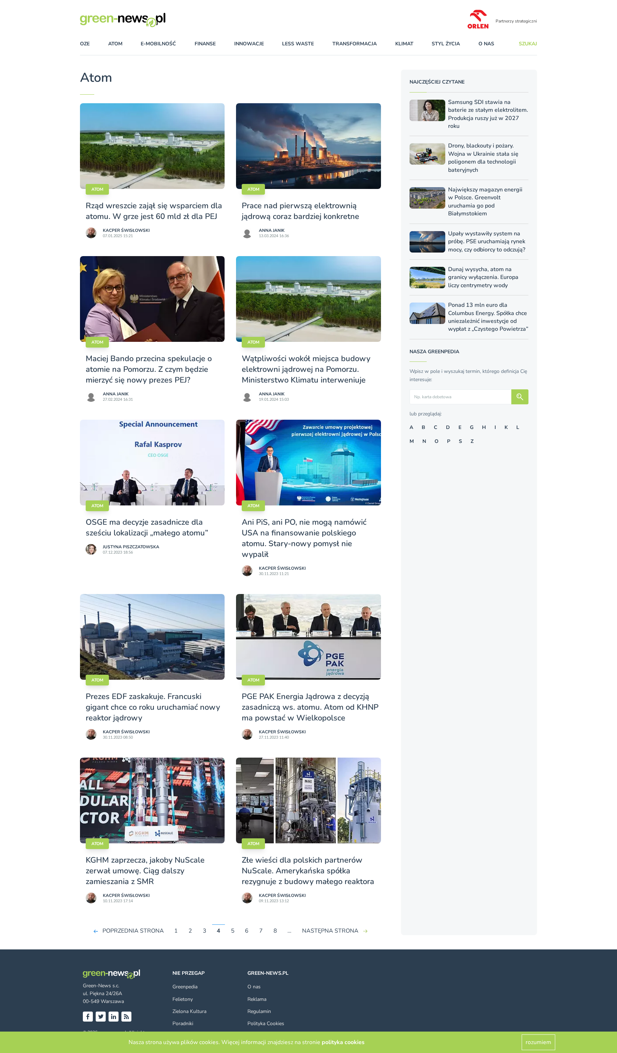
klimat (404, 43)
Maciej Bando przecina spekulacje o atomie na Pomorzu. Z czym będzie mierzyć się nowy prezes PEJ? (149, 369)
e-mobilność (158, 43)
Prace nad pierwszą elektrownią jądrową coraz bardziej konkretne (300, 211)
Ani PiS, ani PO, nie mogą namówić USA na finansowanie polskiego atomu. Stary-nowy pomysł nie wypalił (304, 538)
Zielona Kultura (189, 1011)
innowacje (249, 43)
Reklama (256, 999)
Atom (97, 189)
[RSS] (126, 1017)
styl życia (446, 43)
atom (115, 43)
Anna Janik (272, 230)
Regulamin (259, 1011)
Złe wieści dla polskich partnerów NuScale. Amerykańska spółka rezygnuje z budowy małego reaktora (308, 871)
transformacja (354, 43)
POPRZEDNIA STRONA (133, 931)
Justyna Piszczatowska (131, 547)
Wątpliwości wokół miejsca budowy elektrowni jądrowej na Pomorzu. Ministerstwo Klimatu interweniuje (306, 369)
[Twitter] (101, 1017)
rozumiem (538, 1042)
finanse (205, 43)
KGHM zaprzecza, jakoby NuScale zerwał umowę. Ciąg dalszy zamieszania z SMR (145, 871)
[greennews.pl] (137, 20)
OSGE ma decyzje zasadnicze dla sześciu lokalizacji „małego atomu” (147, 527)
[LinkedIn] (114, 1017)
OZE (85, 43)
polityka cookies (343, 1042)
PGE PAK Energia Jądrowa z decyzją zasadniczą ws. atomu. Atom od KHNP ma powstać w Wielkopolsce (310, 707)
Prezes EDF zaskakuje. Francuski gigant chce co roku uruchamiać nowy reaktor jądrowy (153, 707)
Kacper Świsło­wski (126, 230)
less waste (298, 43)
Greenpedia (184, 986)
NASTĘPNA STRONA (330, 931)
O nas (486, 43)
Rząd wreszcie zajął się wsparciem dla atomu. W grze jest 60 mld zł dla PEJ (154, 211)
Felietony (182, 999)
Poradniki (182, 1023)
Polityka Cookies (265, 1023)
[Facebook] (88, 1017)
